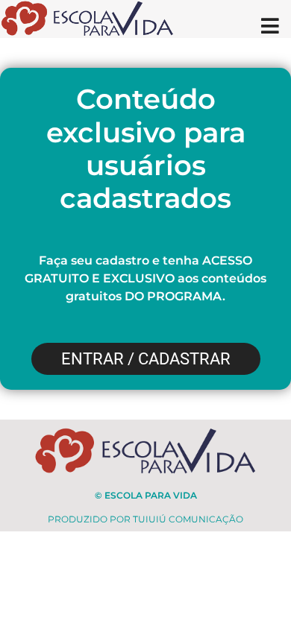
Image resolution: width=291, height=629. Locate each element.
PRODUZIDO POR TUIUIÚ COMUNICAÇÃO (145, 519)
